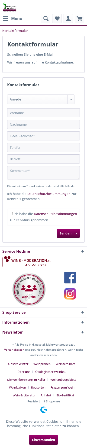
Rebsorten (38, 387)
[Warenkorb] (79, 18)
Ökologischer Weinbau (50, 372)
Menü (16, 18)
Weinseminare (65, 364)
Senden (65, 233)
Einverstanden (43, 440)
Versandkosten (14, 350)
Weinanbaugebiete (63, 379)
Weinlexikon (17, 387)
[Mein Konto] (68, 18)
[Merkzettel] (56, 18)
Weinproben (42, 364)
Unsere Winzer (18, 364)
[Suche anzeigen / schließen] (45, 18)
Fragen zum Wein (62, 387)
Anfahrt (46, 395)
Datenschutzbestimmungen (49, 194)
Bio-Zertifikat (65, 395)
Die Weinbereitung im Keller (26, 379)
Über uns (23, 372)
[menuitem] (12, 18)
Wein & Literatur (24, 395)
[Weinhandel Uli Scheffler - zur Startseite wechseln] (9, 7)
